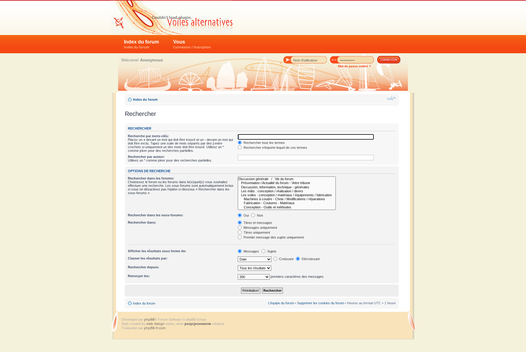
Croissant (285, 259)
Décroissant (310, 259)
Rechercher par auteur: (146, 157)
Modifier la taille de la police (391, 98)
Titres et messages (257, 223)
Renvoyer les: (139, 276)
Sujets (271, 251)
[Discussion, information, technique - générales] (286, 187)
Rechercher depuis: (143, 267)
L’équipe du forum (281, 303)
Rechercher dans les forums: (151, 178)
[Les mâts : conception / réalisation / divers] (286, 191)
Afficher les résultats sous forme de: (157, 251)
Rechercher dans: (142, 222)
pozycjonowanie (197, 323)
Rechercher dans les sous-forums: (155, 215)
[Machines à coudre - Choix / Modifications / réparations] (286, 199)
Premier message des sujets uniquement (273, 237)
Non (259, 215)
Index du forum (141, 44)
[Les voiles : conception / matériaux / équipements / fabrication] (286, 195)
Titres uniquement (256, 232)
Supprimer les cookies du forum (320, 303)
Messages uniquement (260, 227)
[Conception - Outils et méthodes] (286, 207)
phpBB (149, 319)
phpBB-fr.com (155, 328)
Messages (251, 251)
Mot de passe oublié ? (354, 66)
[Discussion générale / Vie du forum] (286, 179)
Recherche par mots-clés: (148, 136)
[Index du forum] (172, 17)
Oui (246, 215)
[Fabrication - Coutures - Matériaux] (286, 203)
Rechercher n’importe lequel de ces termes (275, 147)
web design (156, 323)
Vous (192, 44)
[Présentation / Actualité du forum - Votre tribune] (286, 183)
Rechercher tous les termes (264, 143)
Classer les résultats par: (147, 258)
